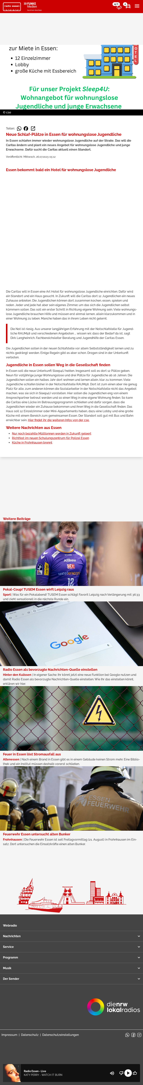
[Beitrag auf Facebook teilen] (26, 128)
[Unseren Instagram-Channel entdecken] (139, 1035)
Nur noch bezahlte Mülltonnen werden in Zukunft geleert (51, 433)
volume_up (112, 1073)
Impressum (9, 1035)
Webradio (10, 925)
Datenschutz (30, 1035)
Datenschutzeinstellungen (60, 1035)
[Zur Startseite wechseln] (12, 6)
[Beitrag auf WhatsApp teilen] (19, 128)
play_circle (128, 1073)
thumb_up (135, 1073)
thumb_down (121, 1073)
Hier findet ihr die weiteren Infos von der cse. (58, 420)
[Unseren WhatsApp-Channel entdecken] (127, 1035)
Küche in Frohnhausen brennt (32, 442)
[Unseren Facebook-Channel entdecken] (133, 1035)
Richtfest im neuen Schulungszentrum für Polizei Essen (50, 438)
